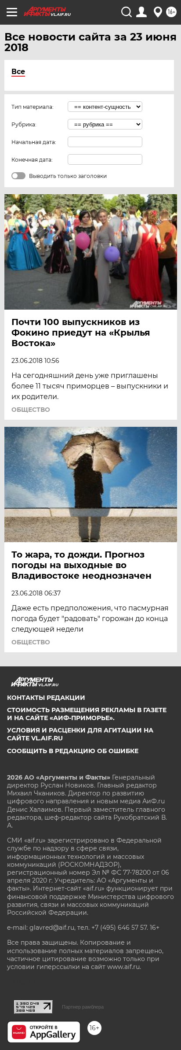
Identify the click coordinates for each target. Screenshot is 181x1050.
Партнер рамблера (83, 1006)
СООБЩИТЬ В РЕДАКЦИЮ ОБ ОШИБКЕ (72, 751)
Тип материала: (32, 107)
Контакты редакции (46, 698)
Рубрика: (23, 124)
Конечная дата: (32, 159)
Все (18, 71)
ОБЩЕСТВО (30, 410)
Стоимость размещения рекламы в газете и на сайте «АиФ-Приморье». (87, 714)
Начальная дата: (33, 142)
